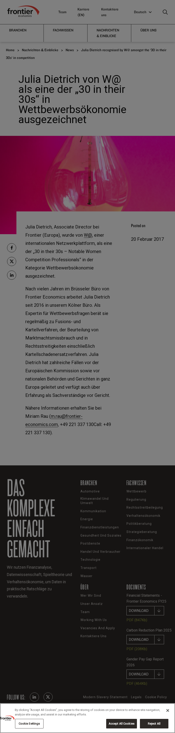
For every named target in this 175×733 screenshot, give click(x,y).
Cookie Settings (29, 723)
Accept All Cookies (121, 723)
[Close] (168, 710)
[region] (87, 718)
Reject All (154, 723)
